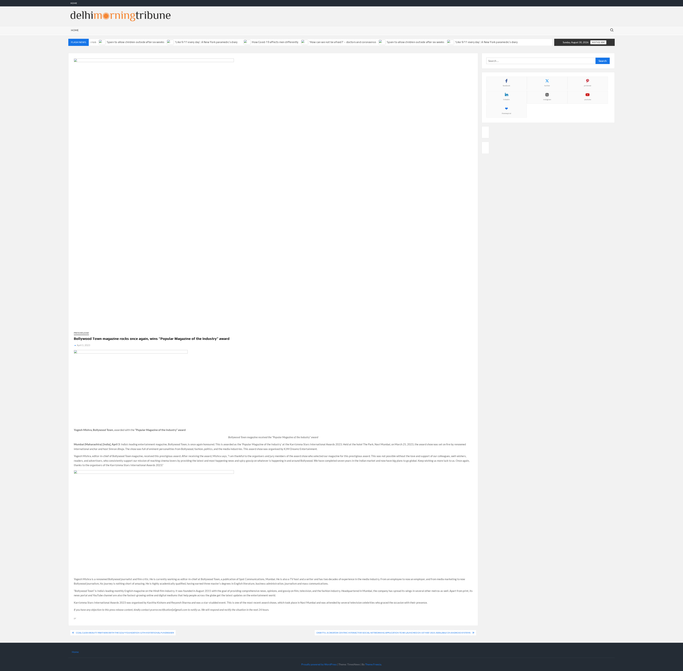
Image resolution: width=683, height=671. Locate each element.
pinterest (587, 85)
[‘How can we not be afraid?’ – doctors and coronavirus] (293, 42)
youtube (587, 99)
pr (75, 618)
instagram (547, 99)
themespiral (506, 113)
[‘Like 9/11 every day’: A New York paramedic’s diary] (159, 42)
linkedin (506, 99)
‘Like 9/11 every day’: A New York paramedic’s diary (194, 42)
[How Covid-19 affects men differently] (236, 42)
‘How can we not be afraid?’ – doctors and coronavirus (331, 42)
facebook (506, 85)
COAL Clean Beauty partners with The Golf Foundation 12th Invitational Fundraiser (125, 632)
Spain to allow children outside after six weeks (123, 42)
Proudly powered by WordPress (319, 664)
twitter (547, 85)
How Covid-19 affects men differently (263, 42)
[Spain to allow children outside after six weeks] (371, 42)
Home (73, 3)
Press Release (81, 332)
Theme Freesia (373, 664)
